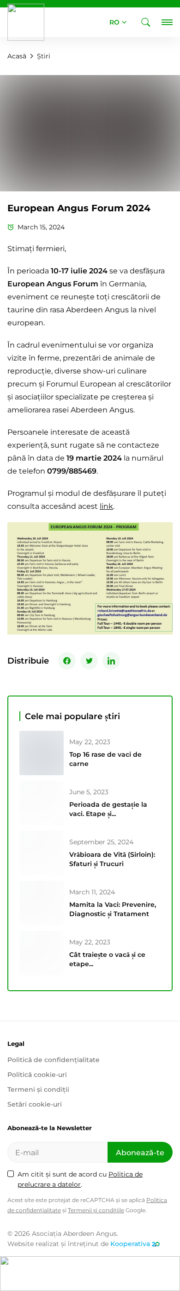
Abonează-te (140, 1152)
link (106, 506)
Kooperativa (130, 1244)
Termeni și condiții (38, 1089)
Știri (43, 56)
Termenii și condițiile (96, 1210)
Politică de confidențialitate (53, 1060)
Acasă (16, 56)
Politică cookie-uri (37, 1074)
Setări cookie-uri (34, 1104)
